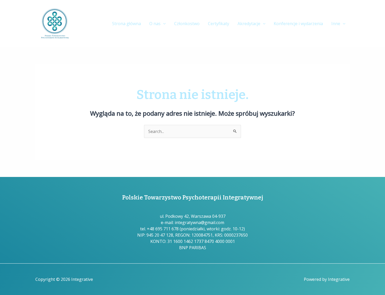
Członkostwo (187, 23)
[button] (163, 23)
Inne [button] (335, 23)
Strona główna (126, 23)
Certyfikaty (218, 23)
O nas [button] (155, 23)
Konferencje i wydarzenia (298, 23)
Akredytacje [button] (249, 23)
